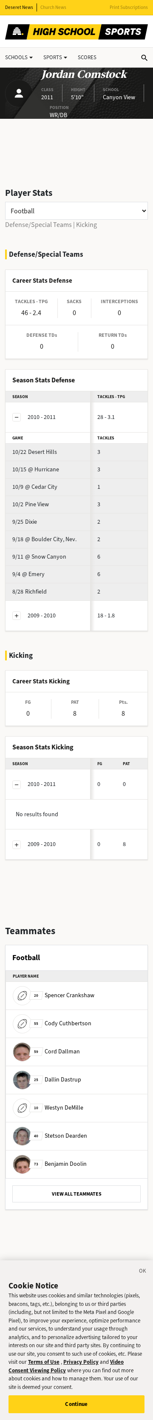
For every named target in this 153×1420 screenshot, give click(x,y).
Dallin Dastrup (57, 1080)
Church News (53, 7)
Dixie (24, 522)
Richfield (29, 592)
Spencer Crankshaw (64, 995)
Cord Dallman (57, 1051)
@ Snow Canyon (39, 557)
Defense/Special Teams (38, 224)
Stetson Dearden (60, 1136)
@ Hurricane (35, 469)
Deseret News (19, 7)
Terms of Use (44, 1361)
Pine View (30, 504)
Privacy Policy (81, 1361)
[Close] (142, 1272)
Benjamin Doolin (60, 1164)
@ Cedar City (34, 487)
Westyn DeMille (58, 1108)
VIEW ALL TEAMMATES (77, 1194)
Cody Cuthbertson (62, 1023)
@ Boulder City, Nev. (44, 539)
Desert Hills (34, 452)
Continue (76, 1404)
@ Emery (28, 574)
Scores (87, 57)
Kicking (86, 224)
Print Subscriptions (129, 7)
